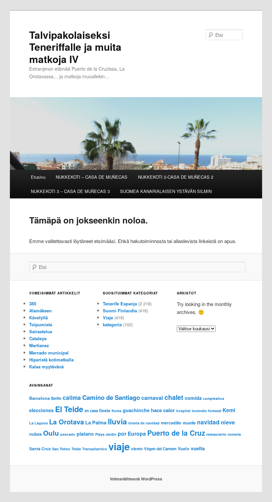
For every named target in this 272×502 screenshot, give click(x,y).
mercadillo (171, 423)
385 (32, 303)
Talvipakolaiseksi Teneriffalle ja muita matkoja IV (75, 47)
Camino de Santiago (111, 397)
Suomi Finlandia (120, 310)
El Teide (69, 409)
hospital (183, 410)
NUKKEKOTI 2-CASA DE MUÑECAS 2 (175, 177)
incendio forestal (206, 410)
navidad (208, 422)
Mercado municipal (49, 352)
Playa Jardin (105, 434)
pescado (67, 434)
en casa (91, 410)
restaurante (216, 434)
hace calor (163, 410)
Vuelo (183, 449)
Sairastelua (40, 331)
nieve (228, 422)
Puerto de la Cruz (176, 433)
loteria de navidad (144, 422)
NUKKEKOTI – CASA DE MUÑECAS (91, 177)
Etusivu (38, 177)
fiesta (104, 410)
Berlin (56, 398)
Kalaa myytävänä (46, 366)
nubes (35, 434)
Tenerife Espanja (120, 303)
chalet (174, 397)
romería (234, 434)
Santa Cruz (40, 449)
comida (193, 398)
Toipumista (40, 324)
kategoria (112, 324)
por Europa (132, 433)
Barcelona (39, 398)
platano (85, 433)
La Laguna (38, 422)
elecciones (41, 410)
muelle (189, 423)
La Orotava (66, 421)
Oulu (51, 433)
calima (72, 398)
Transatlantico (94, 448)
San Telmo (61, 448)
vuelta (198, 448)
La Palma (95, 422)
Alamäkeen (40, 310)
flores (116, 410)
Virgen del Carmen (160, 449)
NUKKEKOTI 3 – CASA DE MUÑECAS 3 (70, 191)
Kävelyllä (38, 317)
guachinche (136, 410)
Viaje (108, 317)
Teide (76, 448)
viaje (119, 446)
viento (137, 449)
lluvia (117, 421)
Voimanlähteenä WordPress (136, 479)
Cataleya (37, 338)
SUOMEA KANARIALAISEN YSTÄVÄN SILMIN (166, 191)
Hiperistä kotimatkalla (51, 359)
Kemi (229, 410)
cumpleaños (213, 398)
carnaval (152, 398)
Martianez (39, 345)
